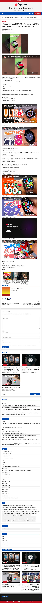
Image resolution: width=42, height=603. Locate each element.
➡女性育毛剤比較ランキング (7, 451)
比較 (13, 520)
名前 (3, 331)
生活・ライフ (4, 21)
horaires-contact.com (21, 8)
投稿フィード (4, 540)
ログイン (3, 538)
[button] (2, 13)
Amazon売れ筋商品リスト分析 (7, 458)
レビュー (17, 518)
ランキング (11, 518)
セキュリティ (25, 513)
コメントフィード (5, 542)
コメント (4, 316)
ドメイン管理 (28, 515)
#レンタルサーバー (7, 507)
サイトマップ (4, 468)
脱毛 (29, 520)
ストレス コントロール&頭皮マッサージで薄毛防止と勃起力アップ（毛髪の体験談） (16, 470)
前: (10, 303)
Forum (3, 421)
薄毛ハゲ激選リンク (5, 493)
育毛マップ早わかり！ (6, 481)
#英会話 (27, 507)
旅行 (4, 520)
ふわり (29, 509)
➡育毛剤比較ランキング (6, 453)
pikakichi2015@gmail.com (8, 29)
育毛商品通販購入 (5, 489)
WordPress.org (5, 544)
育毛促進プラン (5, 483)
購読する (38, 13)
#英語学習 (32, 507)
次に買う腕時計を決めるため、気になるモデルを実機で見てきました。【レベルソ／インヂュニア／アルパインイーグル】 (11, 369)
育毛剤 (24, 520)
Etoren (17, 509)
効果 (34, 518)
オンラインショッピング (8, 513)
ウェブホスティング (19, 511)
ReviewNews (33, 601)
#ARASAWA (6, 505)
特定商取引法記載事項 (6, 474)
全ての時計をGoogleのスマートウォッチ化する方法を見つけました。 (14, 407)
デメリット (5, 515)
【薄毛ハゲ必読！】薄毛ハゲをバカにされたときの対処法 (12, 427)
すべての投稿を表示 (16, 293)
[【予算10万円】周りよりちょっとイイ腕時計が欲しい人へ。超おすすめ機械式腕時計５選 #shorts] (31, 360)
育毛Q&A (3, 479)
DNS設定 (11, 509)
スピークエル (17, 513)
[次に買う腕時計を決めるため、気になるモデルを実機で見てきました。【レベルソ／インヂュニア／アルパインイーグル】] (11, 360)
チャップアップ (32, 513)
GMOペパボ (23, 509)
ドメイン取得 (12, 515)
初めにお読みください (6, 472)
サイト (3, 340)
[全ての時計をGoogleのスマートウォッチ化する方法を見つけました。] (11, 380)
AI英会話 (5, 509)
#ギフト (12, 505)
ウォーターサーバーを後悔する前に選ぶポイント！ (11, 431)
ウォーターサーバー (29, 511)
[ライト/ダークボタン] (30, 13)
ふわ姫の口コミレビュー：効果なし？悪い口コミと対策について (13, 437)
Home (3, 464)
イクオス (11, 511)
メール (3, 335)
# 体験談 (14, 507)
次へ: (31, 304)
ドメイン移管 (20, 515)
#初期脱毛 (20, 507)
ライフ (5, 518)
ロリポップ (24, 518)
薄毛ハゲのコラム (5, 491)
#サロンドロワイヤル (20, 505)
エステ (37, 511)
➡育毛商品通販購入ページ (6, 455)
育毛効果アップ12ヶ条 (6, 487)
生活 (19, 520)
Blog (3, 429)
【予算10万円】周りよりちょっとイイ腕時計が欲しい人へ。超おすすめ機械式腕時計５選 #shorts (30, 369)
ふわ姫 (34, 509)
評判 (33, 520)
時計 (9, 520)
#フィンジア (29, 505)
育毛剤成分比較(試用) (6, 485)
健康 (29, 518)
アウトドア (5, 511)
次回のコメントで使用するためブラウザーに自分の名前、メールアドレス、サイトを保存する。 (19, 345)
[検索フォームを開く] (32, 13)
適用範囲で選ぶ (5, 495)
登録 (3, 536)
